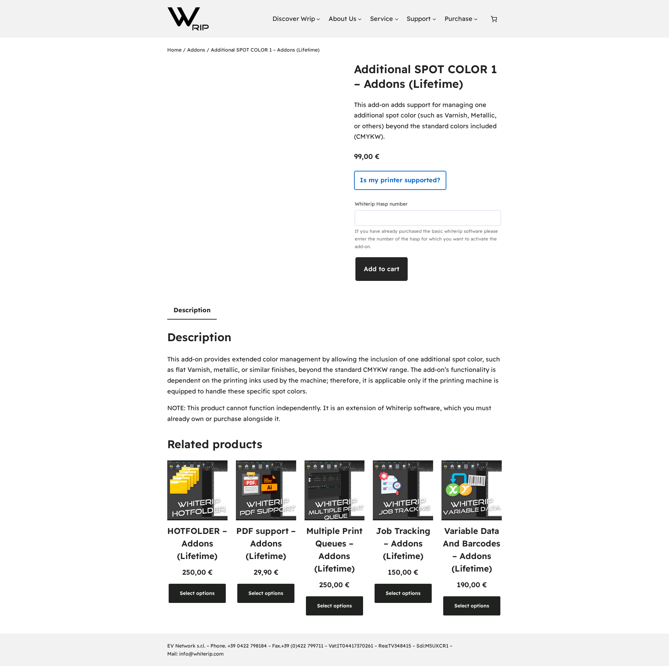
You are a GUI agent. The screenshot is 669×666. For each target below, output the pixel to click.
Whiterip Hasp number (381, 204)
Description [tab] (192, 310)
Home (174, 50)
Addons (196, 50)
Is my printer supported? (400, 180)
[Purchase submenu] (476, 19)
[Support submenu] (434, 19)
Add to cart (381, 269)
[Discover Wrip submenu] (318, 19)
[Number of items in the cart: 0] (494, 19)
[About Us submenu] (360, 19)
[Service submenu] (397, 19)
